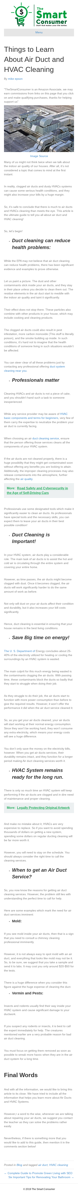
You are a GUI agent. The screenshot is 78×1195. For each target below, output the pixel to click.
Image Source (39, 156)
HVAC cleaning (58, 1164)
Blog (19, 1164)
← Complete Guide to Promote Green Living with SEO (38, 1173)
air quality (26, 479)
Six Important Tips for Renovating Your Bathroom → (41, 1177)
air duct (43, 1164)
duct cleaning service (45, 438)
